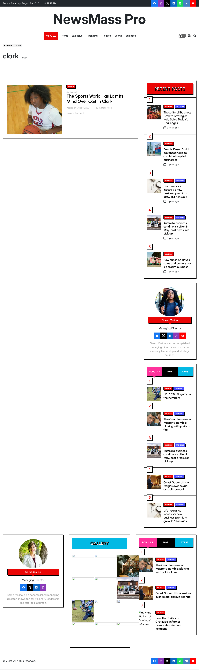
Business (131, 35)
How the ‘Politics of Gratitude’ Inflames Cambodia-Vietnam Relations (168, 623)
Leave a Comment (75, 113)
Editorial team (105, 107)
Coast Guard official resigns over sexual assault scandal (176, 486)
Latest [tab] (185, 371)
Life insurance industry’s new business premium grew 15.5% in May (175, 191)
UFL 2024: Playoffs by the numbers (177, 396)
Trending (93, 35)
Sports (118, 35)
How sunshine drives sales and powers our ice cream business (177, 263)
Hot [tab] (169, 371)
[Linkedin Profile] (170, 336)
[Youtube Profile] (182, 336)
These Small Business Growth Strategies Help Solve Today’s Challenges (177, 118)
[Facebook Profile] (157, 336)
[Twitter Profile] (163, 336)
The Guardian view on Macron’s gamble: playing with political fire (177, 424)
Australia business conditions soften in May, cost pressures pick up (176, 228)
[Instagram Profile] (176, 336)
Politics (107, 35)
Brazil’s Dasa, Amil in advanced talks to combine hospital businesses (176, 155)
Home (65, 35)
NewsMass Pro (99, 19)
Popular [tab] (154, 371)
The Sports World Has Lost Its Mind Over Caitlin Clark (95, 98)
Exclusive (77, 35)
